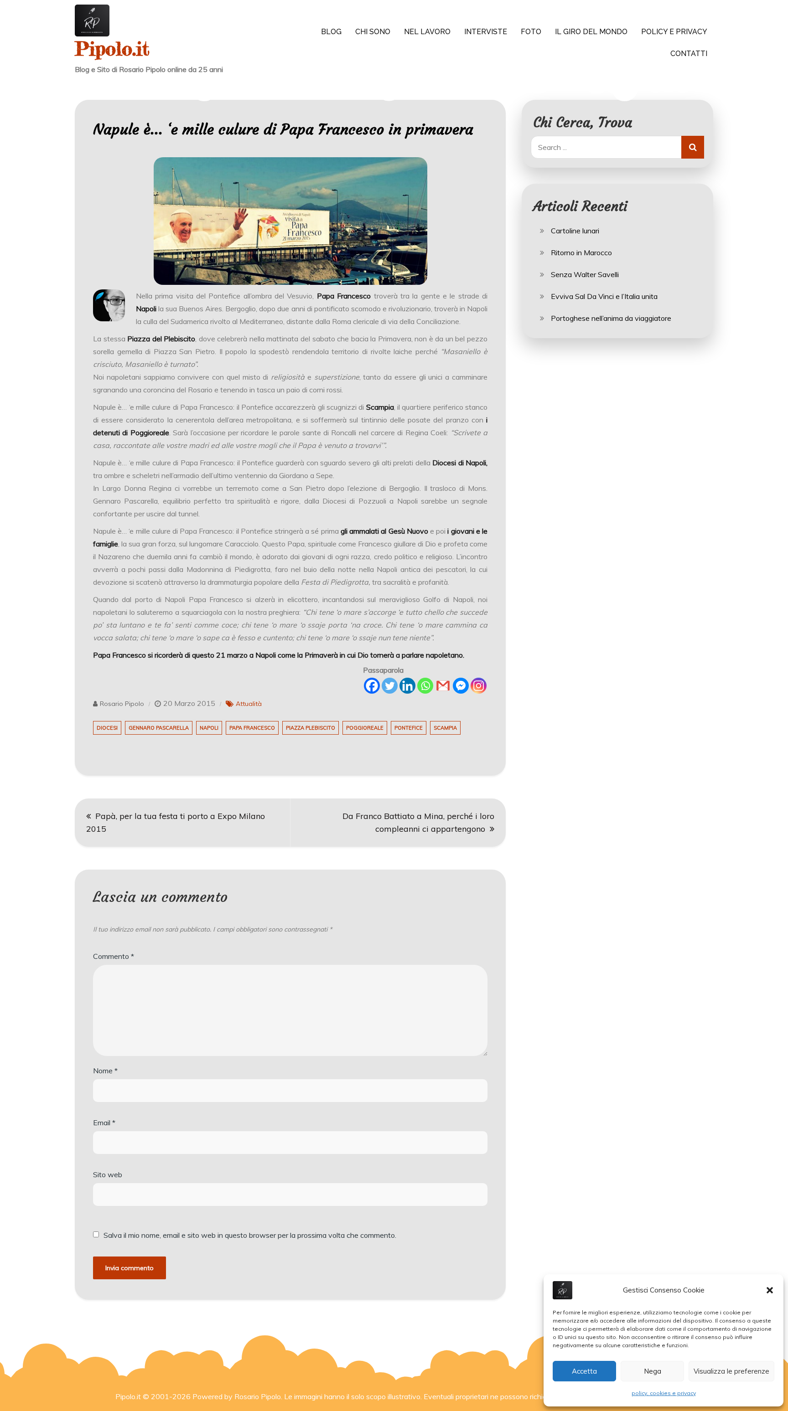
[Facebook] (372, 686)
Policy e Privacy (674, 31)
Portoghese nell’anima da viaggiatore (611, 318)
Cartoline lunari (575, 230)
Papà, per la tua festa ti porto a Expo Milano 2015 (175, 822)
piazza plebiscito (310, 728)
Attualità (249, 704)
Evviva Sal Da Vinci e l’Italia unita (604, 296)
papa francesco (252, 728)
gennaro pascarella (159, 728)
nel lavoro (427, 31)
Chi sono (372, 31)
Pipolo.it (112, 48)
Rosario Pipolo (122, 704)
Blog (331, 31)
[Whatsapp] (425, 686)
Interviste (485, 31)
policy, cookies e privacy (664, 1393)
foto (531, 31)
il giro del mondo (591, 31)
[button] (769, 1290)
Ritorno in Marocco (581, 252)
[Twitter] (390, 686)
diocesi (107, 728)
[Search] (692, 147)
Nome (105, 1070)
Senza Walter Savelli (585, 274)
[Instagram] (479, 686)
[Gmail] (443, 686)
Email (104, 1122)
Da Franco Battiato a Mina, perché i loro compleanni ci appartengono (418, 822)
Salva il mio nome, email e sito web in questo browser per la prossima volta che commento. (250, 1235)
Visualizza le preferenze (731, 1371)
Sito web (107, 1174)
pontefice (408, 728)
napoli (209, 728)
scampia (445, 728)
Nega (652, 1371)
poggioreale (365, 728)
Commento (113, 956)
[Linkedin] (407, 686)
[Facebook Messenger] (461, 686)
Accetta (584, 1371)
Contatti (688, 53)
